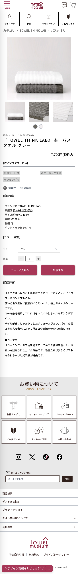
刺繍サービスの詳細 (19, 188)
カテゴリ (9, 30)
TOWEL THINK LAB (33, 30)
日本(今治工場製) (23, 210)
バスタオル (58, 30)
